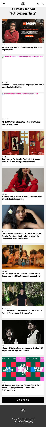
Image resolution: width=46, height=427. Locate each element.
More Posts (23, 400)
